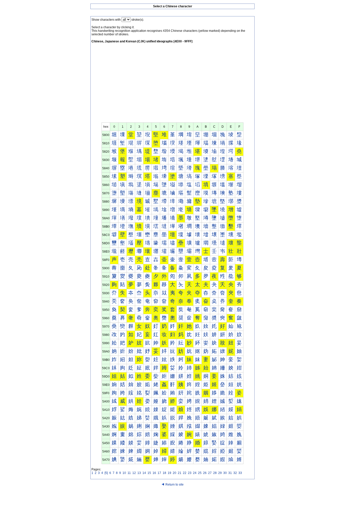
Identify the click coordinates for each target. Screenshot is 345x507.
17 (159, 473)
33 (240, 473)
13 (139, 473)
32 (235, 473)
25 (200, 473)
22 (184, 473)
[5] (106, 473)
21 (179, 473)
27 (210, 473)
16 (154, 473)
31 (230, 473)
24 (194, 473)
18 (164, 473)
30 (225, 473)
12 (134, 473)
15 (149, 473)
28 (215, 473)
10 (124, 473)
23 (189, 473)
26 (205, 473)
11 (129, 473)
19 (169, 473)
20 (174, 473)
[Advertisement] (172, 84)
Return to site (174, 484)
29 (220, 473)
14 (144, 473)
